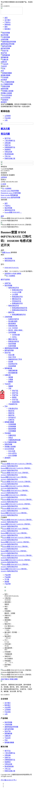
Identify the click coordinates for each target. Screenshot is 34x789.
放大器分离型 (12, 321)
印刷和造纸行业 (10, 147)
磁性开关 (11, 312)
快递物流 (8, 149)
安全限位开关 (12, 364)
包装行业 (8, 145)
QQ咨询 (3, 184)
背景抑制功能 (12, 326)
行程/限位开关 (13, 408)
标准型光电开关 (13, 319)
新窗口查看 (14, 679)
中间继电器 (12, 424)
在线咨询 (8, 273)
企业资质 (8, 707)
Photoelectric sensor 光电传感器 (11, 193)
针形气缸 (15, 399)
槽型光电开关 (12, 339)
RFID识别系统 (5, 97)
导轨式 (10, 437)
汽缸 (9, 388)
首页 (6, 18)
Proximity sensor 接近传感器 (10, 191)
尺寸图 (7, 579)
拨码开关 (11, 415)
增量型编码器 (12, 370)
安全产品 (4, 53)
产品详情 (8, 575)
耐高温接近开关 (17, 296)
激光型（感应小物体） (15, 330)
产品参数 (8, 577)
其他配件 (4, 102)
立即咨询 (4, 177)
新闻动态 (8, 24)
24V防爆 (15, 294)
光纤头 (14, 337)
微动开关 (11, 411)
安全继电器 (12, 366)
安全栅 (10, 361)
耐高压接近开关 (17, 290)
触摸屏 (10, 381)
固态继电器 (12, 428)
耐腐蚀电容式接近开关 (19, 310)
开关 (2, 71)
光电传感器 (4, 39)
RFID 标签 (11, 451)
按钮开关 (11, 413)
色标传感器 (12, 343)
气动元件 (4, 66)
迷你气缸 (15, 393)
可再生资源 (8, 152)
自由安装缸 (16, 402)
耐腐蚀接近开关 (17, 303)
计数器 (10, 379)
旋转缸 (14, 397)
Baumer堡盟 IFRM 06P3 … (13, 212)
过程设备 (8, 143)
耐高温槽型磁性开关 (19, 314)
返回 (2, 216)
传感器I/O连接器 (6, 93)
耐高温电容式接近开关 (19, 308)
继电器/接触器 (5, 75)
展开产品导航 (5, 279)
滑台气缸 (15, 390)
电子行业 (8, 138)
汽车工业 (8, 156)
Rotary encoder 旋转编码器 (9, 195)
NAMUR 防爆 (16, 292)
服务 (6, 27)
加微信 (19, 273)
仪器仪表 (4, 62)
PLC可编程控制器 (7, 84)
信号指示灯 (12, 417)
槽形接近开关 (16, 299)
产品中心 (8, 22)
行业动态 (8, 118)
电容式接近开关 (13, 305)
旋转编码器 (4, 57)
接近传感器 (4, 35)
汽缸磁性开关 (12, 404)
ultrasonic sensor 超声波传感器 (10, 197)
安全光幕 (11, 355)
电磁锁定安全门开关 (15, 359)
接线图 (7, 581)
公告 (6, 120)
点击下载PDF (5, 679)
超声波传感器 (5, 48)
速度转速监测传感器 (7, 44)
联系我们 (8, 29)
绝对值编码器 (12, 373)
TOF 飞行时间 (13, 328)
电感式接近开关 (10, 210)
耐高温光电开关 (13, 341)
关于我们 (8, 20)
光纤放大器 (16, 334)
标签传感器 (12, 346)
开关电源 (4, 79)
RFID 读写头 (12, 453)
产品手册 (8, 584)
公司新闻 (8, 116)
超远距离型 (12, 323)
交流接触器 (12, 431)
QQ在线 (13, 273)
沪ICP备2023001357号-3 (8, 780)
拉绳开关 (11, 420)
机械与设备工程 (10, 158)
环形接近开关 (16, 301)
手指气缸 (15, 395)
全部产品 (8, 283)
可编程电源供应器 (14, 440)
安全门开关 (12, 357)
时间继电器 (12, 426)
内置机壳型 (12, 435)
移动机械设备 (9, 154)
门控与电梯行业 (10, 140)
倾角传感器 (4, 88)
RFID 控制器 (12, 455)
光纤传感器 (12, 332)
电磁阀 (10, 386)
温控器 (10, 377)
